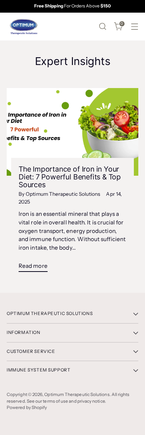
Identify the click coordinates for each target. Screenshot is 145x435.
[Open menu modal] (134, 26)
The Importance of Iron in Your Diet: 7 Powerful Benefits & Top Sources (70, 177)
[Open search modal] (102, 26)
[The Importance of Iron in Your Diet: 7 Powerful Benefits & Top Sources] (72, 132)
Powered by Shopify (27, 407)
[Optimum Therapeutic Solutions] (23, 27)
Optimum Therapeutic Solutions (76, 394)
